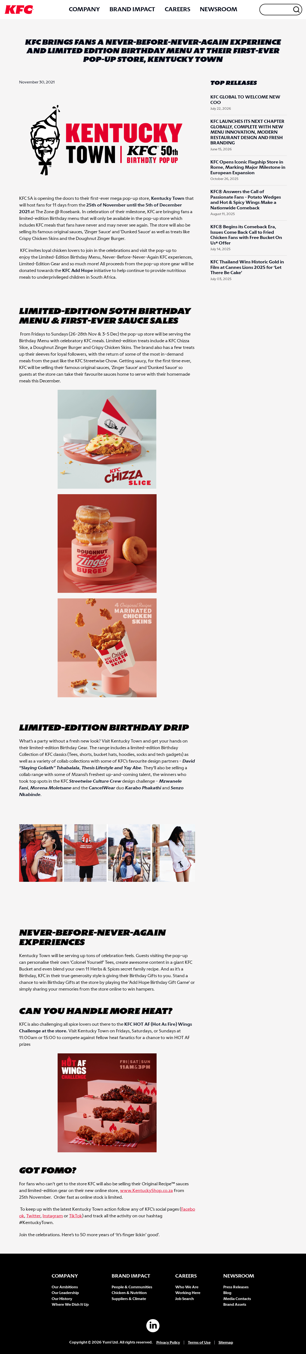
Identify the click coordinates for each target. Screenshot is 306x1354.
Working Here (187, 1293)
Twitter (33, 1216)
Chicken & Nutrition (129, 1293)
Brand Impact (132, 9)
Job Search (184, 1299)
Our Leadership (65, 1293)
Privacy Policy (168, 1342)
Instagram (53, 1216)
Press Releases (236, 1287)
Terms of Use (199, 1342)
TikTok (75, 1216)
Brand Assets (234, 1304)
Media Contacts (237, 1299)
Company (84, 9)
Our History (62, 1299)
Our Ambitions (65, 1287)
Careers (177, 9)
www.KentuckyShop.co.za (146, 1191)
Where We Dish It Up (70, 1304)
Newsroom (218, 9)
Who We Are (186, 1287)
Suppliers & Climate (129, 1299)
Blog (227, 1293)
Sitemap (226, 1342)
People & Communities (132, 1287)
